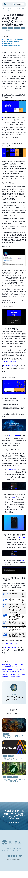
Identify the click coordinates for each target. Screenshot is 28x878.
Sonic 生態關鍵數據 (8, 43)
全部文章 (13, 848)
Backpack (8, 477)
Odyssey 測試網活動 (14, 435)
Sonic (3, 117)
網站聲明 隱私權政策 (12, 851)
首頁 (3, 9)
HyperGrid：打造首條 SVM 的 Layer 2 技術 (12, 41)
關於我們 (19, 848)
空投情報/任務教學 (19, 9)
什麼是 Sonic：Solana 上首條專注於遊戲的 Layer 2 (14, 39)
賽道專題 (10, 9)
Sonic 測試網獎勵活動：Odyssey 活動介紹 (12, 45)
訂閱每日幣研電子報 (9, 366)
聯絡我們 (4, 851)
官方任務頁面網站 (13, 469)
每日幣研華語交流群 (10, 362)
